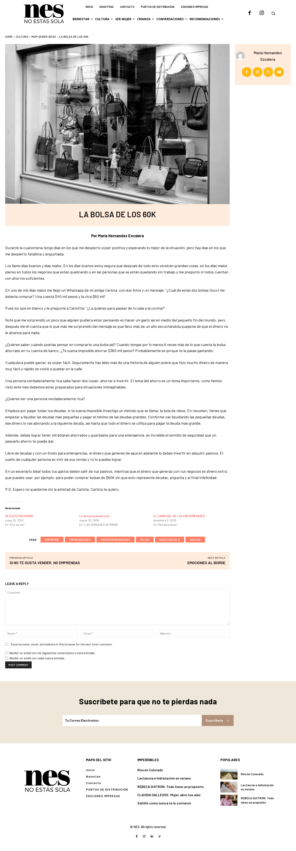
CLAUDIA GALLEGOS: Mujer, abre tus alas (169, 795)
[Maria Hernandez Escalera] (241, 56)
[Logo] (47, 780)
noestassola (169, 539)
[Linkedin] (152, 836)
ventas (195, 539)
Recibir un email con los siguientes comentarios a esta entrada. (52, 653)
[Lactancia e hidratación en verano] (228, 787)
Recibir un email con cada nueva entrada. (37, 658)
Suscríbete (214, 720)
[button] (273, 13)
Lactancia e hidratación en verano (164, 778)
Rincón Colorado (150, 770)
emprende (52, 539)
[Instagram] (262, 13)
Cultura (22, 36)
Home (9, 36)
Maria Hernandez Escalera (268, 56)
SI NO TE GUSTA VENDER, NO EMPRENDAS (45, 562)
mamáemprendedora (115, 539)
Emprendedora (80, 539)
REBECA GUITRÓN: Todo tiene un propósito (170, 786)
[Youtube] (279, 72)
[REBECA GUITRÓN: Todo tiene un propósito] (228, 800)
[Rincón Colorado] (228, 774)
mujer (144, 539)
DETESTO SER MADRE (19, 516)
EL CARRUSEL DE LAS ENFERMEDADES (179, 516)
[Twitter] (268, 72)
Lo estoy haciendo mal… (95, 516)
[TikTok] (159, 836)
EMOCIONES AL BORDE (206, 562)
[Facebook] (250, 13)
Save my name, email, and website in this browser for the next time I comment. (62, 644)
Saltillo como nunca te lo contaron (164, 803)
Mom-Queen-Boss (43, 36)
